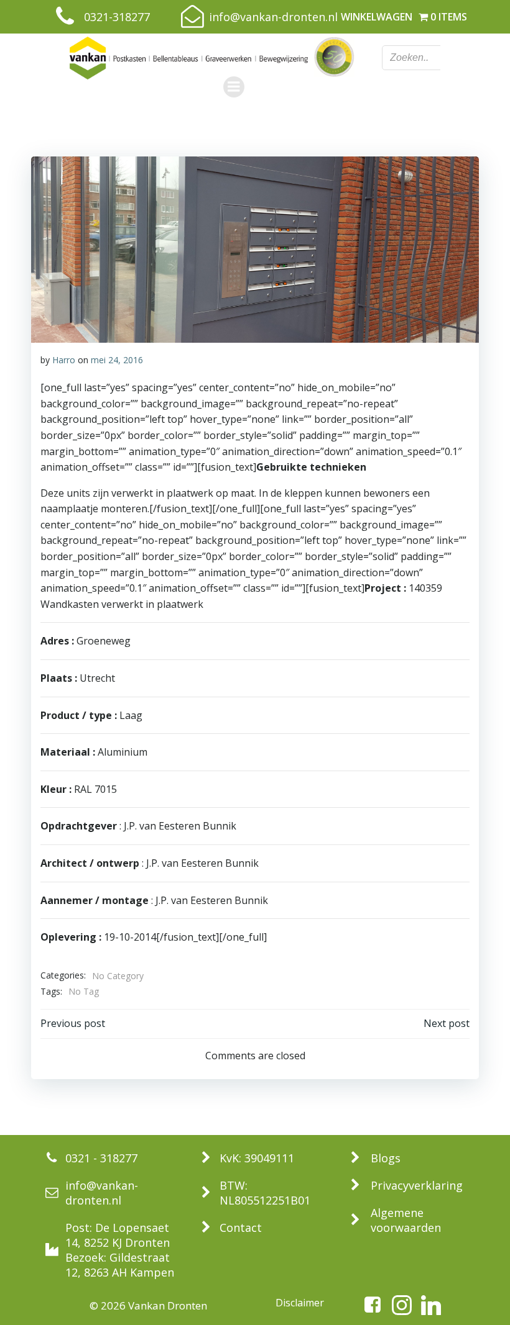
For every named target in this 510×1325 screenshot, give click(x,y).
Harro (63, 360)
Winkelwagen (376, 17)
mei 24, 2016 (117, 360)
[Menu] (233, 86)
